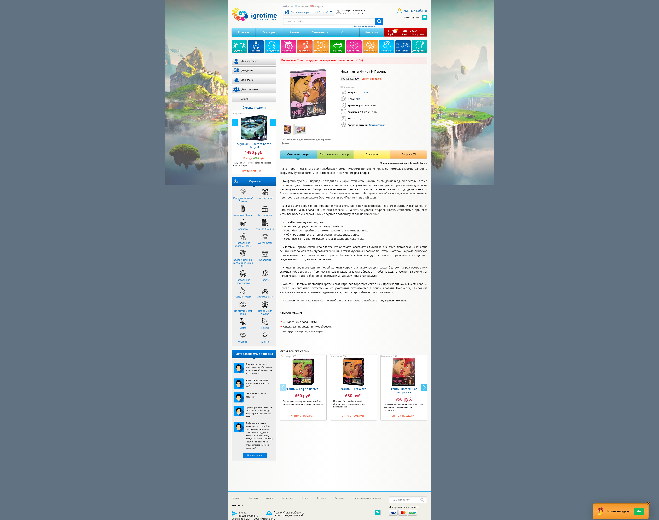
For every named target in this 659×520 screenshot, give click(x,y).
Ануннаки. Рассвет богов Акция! (254, 145)
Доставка (339, 497)
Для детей (247, 70)
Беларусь (318, 6)
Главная (243, 32)
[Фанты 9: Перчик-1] (307, 94)
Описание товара (298, 154)
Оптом (346, 32)
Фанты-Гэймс (377, 125)
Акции (294, 32)
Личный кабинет (415, 11)
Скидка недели (254, 107)
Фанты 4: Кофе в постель (303, 389)
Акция (244, 98)
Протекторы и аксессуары (335, 154)
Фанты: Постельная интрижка (403, 390)
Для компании (307, 140)
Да (639, 511)
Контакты (372, 32)
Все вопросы (254, 455)
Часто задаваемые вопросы (367, 497)
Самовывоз (320, 32)
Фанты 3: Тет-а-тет (353, 389)
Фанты (285, 143)
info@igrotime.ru (248, 515)
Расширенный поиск (364, 26)
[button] (424, 387)
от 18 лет (364, 92)
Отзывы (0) (372, 154)
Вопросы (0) (409, 154)
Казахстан (303, 6)
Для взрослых (323, 140)
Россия (289, 6)
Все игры (268, 32)
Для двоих (292, 140)
